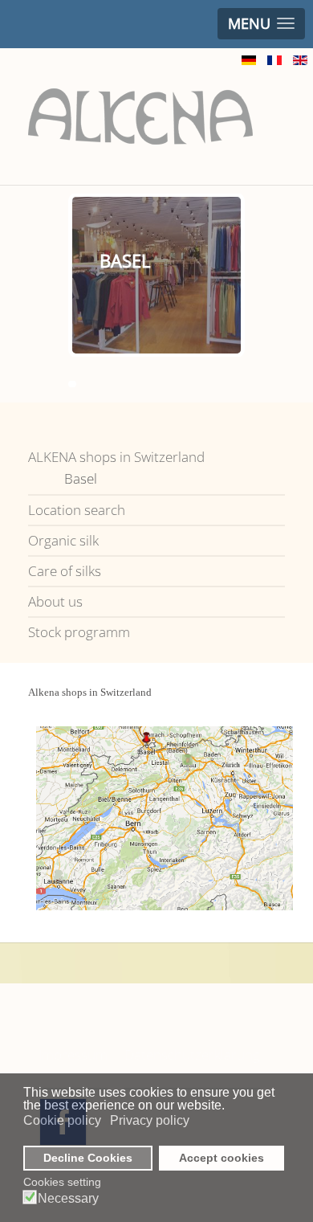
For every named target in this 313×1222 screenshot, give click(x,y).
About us (55, 601)
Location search (76, 510)
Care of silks (64, 571)
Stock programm (79, 632)
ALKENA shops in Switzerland (116, 457)
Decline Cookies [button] (87, 1157)
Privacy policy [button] (149, 1120)
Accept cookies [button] (221, 1157)
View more (187, 302)
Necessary (68, 1198)
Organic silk (63, 540)
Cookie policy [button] (62, 1120)
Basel (80, 478)
